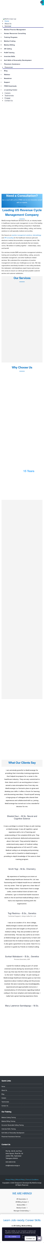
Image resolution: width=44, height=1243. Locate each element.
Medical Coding (9, 41)
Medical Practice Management (15, 30)
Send (7, 1067)
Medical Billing (9, 45)
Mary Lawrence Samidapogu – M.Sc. (22, 1005)
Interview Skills (9, 56)
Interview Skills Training (9, 1129)
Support (7, 82)
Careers (7, 93)
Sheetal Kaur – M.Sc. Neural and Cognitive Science (22, 817)
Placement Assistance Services (11, 1136)
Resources (8, 67)
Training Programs (10, 37)
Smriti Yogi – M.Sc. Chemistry (22, 868)
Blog (5, 71)
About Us (8, 23)
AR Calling (8, 49)
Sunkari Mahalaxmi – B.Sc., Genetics (22, 956)
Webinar (7, 74)
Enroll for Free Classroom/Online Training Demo (22, 756)
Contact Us (9, 100)
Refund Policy (20, 1179)
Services (8, 26)
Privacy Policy (10, 1179)
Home (7, 21)
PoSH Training (9, 53)
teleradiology (37, 235)
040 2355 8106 (8, 4)
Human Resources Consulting (15, 33)
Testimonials (9, 95)
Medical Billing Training (8, 1121)
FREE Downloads (10, 86)
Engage (7, 98)
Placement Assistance (12, 64)
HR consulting (8, 238)
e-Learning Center (10, 90)
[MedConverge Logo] (9, 19)
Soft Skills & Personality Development (18, 60)
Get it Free (22, 206)
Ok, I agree (12, 1236)
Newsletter (8, 78)
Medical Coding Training (9, 1117)
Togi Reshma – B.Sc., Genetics (22, 913)
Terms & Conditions (32, 1179)
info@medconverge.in (11, 8)
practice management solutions (22, 235)
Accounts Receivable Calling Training (13, 1125)
